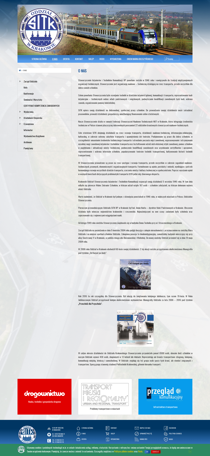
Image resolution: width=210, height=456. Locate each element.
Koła (25, 87)
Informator (28, 130)
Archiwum (28, 142)
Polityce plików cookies (124, 451)
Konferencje (29, 93)
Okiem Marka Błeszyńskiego (140, 59)
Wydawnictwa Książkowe (34, 136)
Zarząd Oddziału (30, 81)
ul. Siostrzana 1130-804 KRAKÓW (58, 435)
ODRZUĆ (156, 452)
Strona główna (39, 59)
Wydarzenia (115, 59)
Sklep (91, 59)
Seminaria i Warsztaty (33, 99)
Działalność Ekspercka (33, 117)
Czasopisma (29, 124)
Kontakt (79, 59)
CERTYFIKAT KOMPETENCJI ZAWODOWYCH (41, 105)
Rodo (140, 451)
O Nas (54, 59)
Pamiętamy (28, 148)
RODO (102, 59)
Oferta (66, 59)
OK (147, 452)
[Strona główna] (20, 70)
